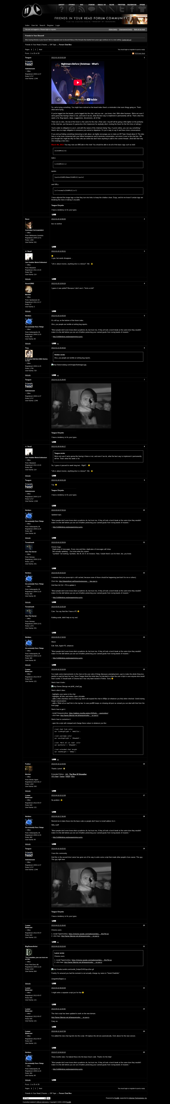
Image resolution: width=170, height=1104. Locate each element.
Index (27, 25)
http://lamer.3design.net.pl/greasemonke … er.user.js (79, 715)
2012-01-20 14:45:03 (58, 316)
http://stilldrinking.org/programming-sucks (68, 337)
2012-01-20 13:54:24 (58, 283)
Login (58, 25)
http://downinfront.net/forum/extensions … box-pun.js (78, 581)
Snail (29, 251)
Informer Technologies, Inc (138, 1098)
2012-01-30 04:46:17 (58, 446)
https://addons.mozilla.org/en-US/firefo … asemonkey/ (88, 713)
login (126, 49)
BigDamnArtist (31, 946)
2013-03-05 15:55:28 (58, 607)
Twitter (62, 776)
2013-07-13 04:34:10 (58, 1052)
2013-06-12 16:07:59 (58, 1031)
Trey (27, 348)
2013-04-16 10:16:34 (58, 669)
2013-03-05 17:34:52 (58, 637)
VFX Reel (54, 776)
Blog (73, 776)
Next (40, 49)
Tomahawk (29, 542)
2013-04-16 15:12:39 (58, 795)
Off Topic (53, 45)
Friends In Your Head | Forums (36, 45)
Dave (27, 219)
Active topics (113, 29)
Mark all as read (139, 29)
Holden (28, 316)
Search (42, 25)
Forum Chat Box (65, 45)
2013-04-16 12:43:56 (58, 764)
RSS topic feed (140, 53)
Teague (28, 58)
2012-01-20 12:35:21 (58, 251)
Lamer (27, 669)
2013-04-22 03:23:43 (58, 946)
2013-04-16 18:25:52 (58, 848)
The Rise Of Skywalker (78, 774)
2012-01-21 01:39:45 (58, 380)
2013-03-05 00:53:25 (58, 573)
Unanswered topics (125, 29)
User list (34, 25)
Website (28, 279)
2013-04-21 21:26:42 (58, 925)
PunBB (116, 1098)
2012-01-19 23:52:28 (58, 57)
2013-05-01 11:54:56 (58, 1009)
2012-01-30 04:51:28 (58, 480)
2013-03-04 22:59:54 (58, 542)
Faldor (28, 764)
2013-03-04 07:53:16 (58, 510)
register (132, 49)
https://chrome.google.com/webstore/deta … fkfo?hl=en (89, 934)
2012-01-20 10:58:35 (58, 219)
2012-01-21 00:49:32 (58, 348)
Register (50, 25)
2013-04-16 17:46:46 (58, 816)
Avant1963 (29, 283)
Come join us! (126, 40)
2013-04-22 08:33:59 (58, 988)
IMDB (68, 776)
